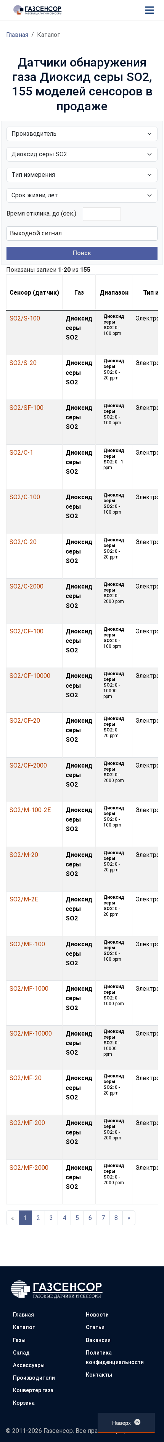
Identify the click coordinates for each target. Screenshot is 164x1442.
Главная (17, 34)
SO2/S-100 (25, 318)
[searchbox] (48, 233)
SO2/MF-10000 (31, 1033)
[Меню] (149, 10)
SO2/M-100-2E (30, 810)
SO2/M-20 (24, 854)
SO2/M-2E (24, 899)
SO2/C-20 (23, 542)
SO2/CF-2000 (28, 765)
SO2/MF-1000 (29, 988)
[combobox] (82, 233)
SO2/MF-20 (26, 1078)
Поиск (82, 253)
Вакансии (98, 1340)
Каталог (24, 1327)
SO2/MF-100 (27, 944)
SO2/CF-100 (26, 631)
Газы (19, 1340)
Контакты (99, 1375)
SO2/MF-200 (27, 1122)
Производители (34, 1378)
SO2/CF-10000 (30, 675)
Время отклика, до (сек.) (41, 213)
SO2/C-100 (25, 497)
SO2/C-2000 (26, 586)
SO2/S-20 (23, 362)
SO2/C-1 (21, 452)
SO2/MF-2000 (29, 1167)
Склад (21, 1353)
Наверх (121, 1423)
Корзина (24, 1403)
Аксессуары (29, 1365)
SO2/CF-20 (25, 720)
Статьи (95, 1327)
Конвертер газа (33, 1390)
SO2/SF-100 (26, 407)
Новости (97, 1315)
